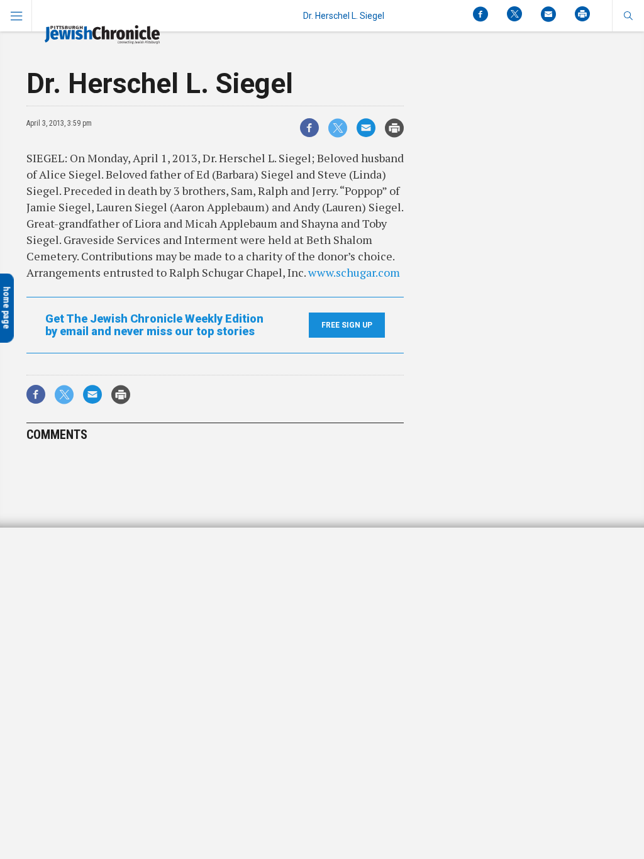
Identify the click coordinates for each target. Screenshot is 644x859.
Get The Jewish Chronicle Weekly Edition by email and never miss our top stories (154, 325)
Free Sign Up (346, 325)
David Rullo (39, 585)
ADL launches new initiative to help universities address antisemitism (90, 554)
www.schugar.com (354, 272)
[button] (628, 15)
